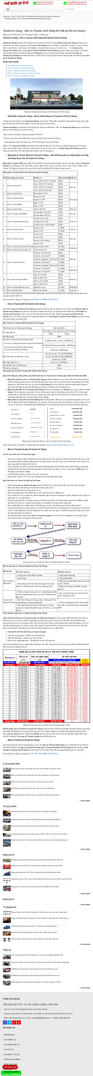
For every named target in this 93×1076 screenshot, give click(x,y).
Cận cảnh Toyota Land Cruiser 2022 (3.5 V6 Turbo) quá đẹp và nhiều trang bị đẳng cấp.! (40, 962)
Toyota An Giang (10, 38)
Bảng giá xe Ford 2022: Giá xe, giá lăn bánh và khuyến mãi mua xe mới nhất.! (36, 866)
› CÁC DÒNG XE (9, 1040)
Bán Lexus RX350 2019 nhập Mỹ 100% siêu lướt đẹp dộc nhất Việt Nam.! (35, 775)
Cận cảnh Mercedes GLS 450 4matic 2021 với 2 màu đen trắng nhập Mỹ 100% (37, 955)
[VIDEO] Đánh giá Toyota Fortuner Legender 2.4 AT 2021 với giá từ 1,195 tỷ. (36, 982)
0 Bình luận (43, 35)
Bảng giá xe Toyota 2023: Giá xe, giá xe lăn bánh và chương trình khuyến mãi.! (37, 860)
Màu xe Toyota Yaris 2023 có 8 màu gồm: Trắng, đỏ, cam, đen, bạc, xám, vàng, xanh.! (39, 912)
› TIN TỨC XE (8, 1049)
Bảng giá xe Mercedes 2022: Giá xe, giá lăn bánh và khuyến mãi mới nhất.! (36, 872)
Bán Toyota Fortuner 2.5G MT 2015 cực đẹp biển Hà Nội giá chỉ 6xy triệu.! (35, 795)
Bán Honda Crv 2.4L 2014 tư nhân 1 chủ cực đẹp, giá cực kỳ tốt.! (32, 782)
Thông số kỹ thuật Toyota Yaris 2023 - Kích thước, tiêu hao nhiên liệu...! (34, 926)
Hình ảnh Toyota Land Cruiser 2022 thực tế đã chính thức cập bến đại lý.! (35, 826)
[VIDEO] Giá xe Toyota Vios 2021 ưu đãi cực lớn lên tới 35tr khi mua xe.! (34, 969)
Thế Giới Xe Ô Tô (17, 35)
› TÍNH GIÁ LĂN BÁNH (11, 1059)
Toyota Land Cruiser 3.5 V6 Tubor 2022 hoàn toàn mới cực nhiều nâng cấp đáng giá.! (39, 840)
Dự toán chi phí (10, 1067)
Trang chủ (6, 16)
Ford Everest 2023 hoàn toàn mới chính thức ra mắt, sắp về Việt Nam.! (34, 811)
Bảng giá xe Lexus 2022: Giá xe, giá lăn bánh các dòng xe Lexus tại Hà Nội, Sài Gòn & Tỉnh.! (41, 879)
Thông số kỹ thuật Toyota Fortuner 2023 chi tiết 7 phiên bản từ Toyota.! (34, 932)
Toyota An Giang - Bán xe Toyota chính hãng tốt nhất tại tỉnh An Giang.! (44, 30)
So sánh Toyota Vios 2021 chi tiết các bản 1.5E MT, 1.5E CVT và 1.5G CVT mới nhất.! (39, 834)
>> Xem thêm (85, 801)
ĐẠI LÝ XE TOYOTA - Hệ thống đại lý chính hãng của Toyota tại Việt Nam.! (36, 16)
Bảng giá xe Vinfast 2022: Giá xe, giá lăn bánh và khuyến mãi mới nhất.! (35, 887)
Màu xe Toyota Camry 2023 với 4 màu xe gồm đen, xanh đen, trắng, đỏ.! (35, 939)
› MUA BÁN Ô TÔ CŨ (11, 1054)
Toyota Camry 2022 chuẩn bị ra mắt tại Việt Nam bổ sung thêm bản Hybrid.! (36, 819)
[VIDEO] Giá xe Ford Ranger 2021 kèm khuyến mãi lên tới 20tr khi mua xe (35, 975)
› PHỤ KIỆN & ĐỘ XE (11, 1045)
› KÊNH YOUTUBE (10, 1064)
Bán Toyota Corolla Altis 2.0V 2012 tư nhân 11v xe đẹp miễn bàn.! (32, 788)
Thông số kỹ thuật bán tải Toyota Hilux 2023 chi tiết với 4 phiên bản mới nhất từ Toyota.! (40, 918)
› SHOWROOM (9, 1035)
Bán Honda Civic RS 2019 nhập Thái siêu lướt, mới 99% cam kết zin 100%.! (36, 769)
